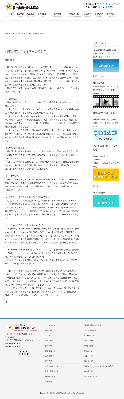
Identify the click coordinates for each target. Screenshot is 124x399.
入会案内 (48, 356)
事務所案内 (49, 361)
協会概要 (48, 330)
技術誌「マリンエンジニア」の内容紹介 (99, 366)
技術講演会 (49, 381)
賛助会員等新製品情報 (92, 325)
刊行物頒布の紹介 (91, 330)
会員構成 (48, 346)
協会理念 (48, 335)
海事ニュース (89, 340)
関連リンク (88, 351)
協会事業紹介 (50, 376)
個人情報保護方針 (91, 376)
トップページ (50, 325)
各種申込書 (88, 371)
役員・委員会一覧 (52, 371)
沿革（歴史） (50, 340)
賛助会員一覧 (50, 351)
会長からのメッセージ (53, 366)
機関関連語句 (89, 346)
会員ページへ (89, 356)
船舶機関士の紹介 (91, 335)
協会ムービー (89, 361)
